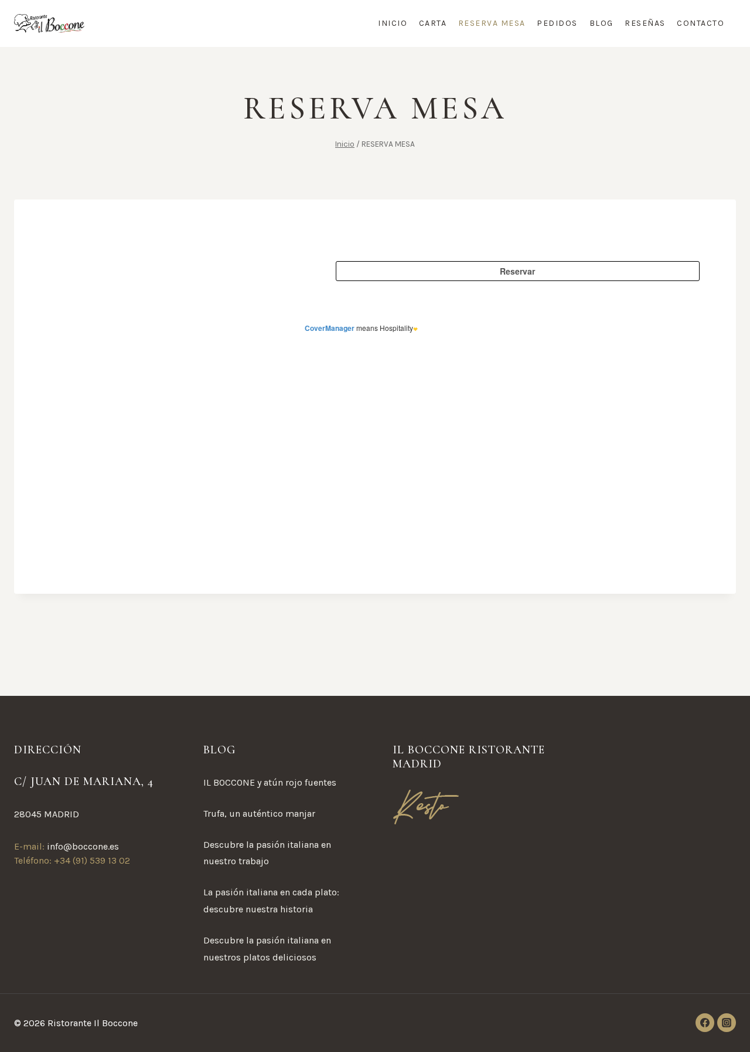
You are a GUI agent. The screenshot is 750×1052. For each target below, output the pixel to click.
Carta (433, 23)
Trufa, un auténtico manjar (259, 813)
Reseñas (645, 23)
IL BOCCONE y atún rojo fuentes (269, 782)
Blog (601, 23)
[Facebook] (705, 1022)
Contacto (700, 23)
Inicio (392, 23)
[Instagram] (726, 1022)
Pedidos (557, 23)
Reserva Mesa (492, 23)
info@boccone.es (83, 846)
